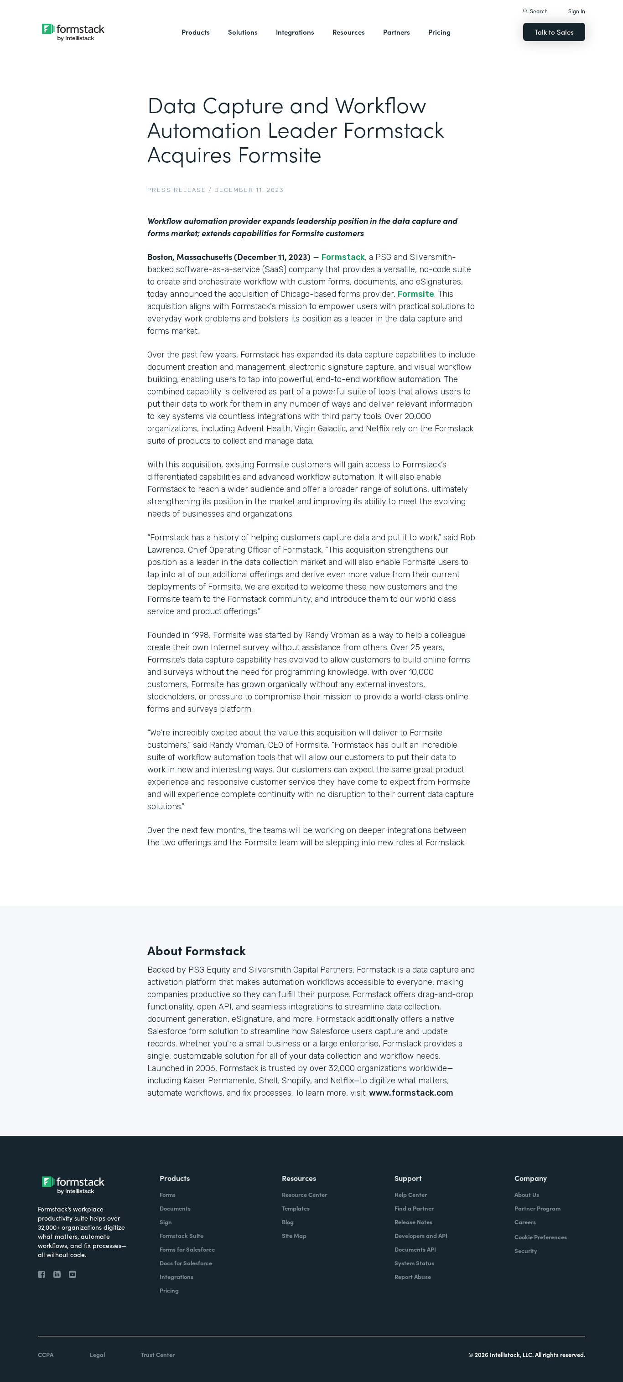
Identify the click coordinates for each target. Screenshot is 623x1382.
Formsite (416, 294)
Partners (396, 31)
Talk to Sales (554, 31)
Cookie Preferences (540, 1236)
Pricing (439, 31)
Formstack (343, 257)
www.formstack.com (411, 1093)
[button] (195, 32)
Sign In (576, 11)
